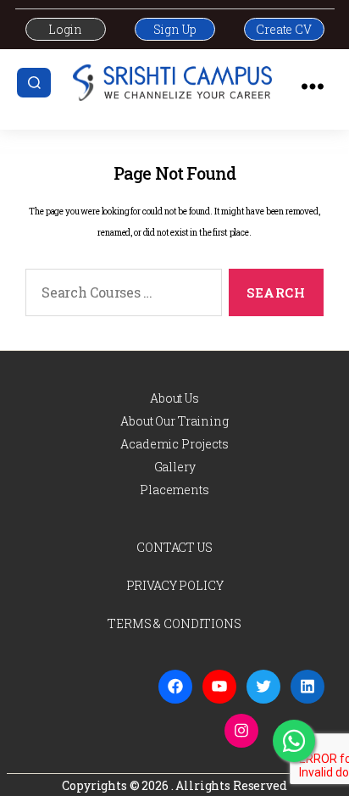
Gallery (175, 467)
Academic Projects (174, 444)
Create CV (284, 29)
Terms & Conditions (174, 623)
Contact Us (174, 547)
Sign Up (175, 29)
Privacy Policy (175, 585)
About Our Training (174, 421)
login (65, 29)
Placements (174, 489)
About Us (174, 398)
